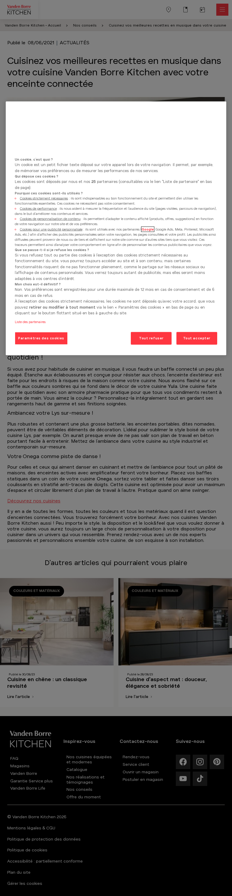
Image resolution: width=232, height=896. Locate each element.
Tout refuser (151, 338)
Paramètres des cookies (41, 338)
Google (148, 229)
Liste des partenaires (30, 321)
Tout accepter (197, 338)
